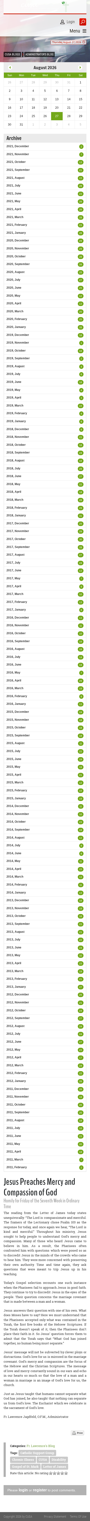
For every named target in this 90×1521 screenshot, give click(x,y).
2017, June (13, 570)
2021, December (17, 146)
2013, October (16, 916)
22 (80, 484)
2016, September (18, 641)
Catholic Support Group (37, 1453)
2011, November (17, 1096)
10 (80, 594)
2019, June (13, 382)
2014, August (15, 837)
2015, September (18, 735)
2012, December (17, 994)
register (40, 1490)
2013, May (13, 955)
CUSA (43, 1459)
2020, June (13, 287)
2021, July (13, 185)
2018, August (15, 460)
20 (80, 311)
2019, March (14, 405)
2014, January (16, 892)
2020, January (16, 327)
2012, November (17, 1002)
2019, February (16, 413)
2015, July (13, 751)
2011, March (14, 1159)
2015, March (14, 782)
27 (80, 280)
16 (80, 335)
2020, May (13, 295)
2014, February (16, 884)
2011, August (15, 1120)
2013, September (18, 924)
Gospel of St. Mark (25, 1466)
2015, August (15, 743)
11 (80, 625)
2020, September (18, 264)
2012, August (15, 1026)
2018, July (13, 468)
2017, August (15, 554)
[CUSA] (45, 6)
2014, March (14, 876)
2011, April (13, 1151)
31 (80, 515)
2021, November (17, 154)
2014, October (16, 821)
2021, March (14, 217)
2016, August (15, 649)
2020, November (17, 248)
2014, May (13, 861)
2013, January (16, 986)
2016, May (13, 672)
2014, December (17, 806)
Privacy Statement (55, 1516)
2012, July (13, 1033)
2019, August (15, 366)
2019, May (13, 390)
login (23, 1490)
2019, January (16, 421)
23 (80, 194)
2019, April (13, 397)
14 (80, 657)
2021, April (13, 209)
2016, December (17, 617)
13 (80, 162)
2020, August (15, 272)
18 (80, 492)
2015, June (13, 759)
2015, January (16, 798)
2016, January (16, 704)
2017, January (16, 609)
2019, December (17, 335)
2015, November (17, 719)
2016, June (13, 664)
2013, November (17, 908)
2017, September (18, 547)
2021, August (15, 178)
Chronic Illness (23, 1459)
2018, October (16, 445)
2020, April (13, 303)
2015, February (16, 790)
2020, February (16, 319)
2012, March (14, 1065)
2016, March (14, 688)
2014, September (18, 829)
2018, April (13, 492)
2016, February (16, 696)
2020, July (13, 279)
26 (80, 201)
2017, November (17, 531)
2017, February (16, 602)
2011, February (16, 1167)
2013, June (13, 947)
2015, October (16, 727)
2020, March (14, 311)
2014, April (13, 869)
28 (80, 186)
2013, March (14, 971)
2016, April (13, 680)
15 (80, 178)
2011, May (13, 1144)
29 (80, 241)
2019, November (17, 342)
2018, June (13, 476)
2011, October (15, 1104)
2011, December (17, 1089)
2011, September (18, 1112)
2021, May (13, 201)
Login (71, 22)
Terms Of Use (78, 1516)
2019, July (13, 374)
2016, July (13, 657)
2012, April (13, 1057)
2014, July (13, 845)
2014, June (13, 853)
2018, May (13, 484)
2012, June (13, 1041)
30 (80, 539)
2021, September (18, 170)
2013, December (17, 900)
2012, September (18, 1018)
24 (80, 453)
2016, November (17, 625)
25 (80, 272)
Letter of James (54, 1466)
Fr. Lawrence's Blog (41, 1446)
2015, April (13, 774)
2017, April (13, 586)
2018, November (17, 437)
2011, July (13, 1128)
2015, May (13, 766)
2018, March (14, 499)
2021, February (16, 225)
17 (80, 1057)
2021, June (13, 193)
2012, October (16, 1010)
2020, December (17, 240)
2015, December (17, 712)
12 (80, 296)
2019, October (16, 350)
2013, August (15, 932)
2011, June (13, 1136)
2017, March (14, 594)
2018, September (18, 452)
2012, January (16, 1081)
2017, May (13, 578)
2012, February (16, 1073)
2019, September (18, 358)
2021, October (16, 162)
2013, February (16, 979)
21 (80, 170)
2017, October (16, 539)
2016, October (16, 633)
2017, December (17, 523)
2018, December (17, 429)
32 (80, 955)
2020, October (16, 256)
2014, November (17, 814)
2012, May (13, 1049)
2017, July (13, 562)
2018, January (16, 515)
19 (80, 665)
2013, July (13, 939)
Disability (59, 1459)
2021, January (16, 232)
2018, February (16, 507)
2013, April (13, 963)
